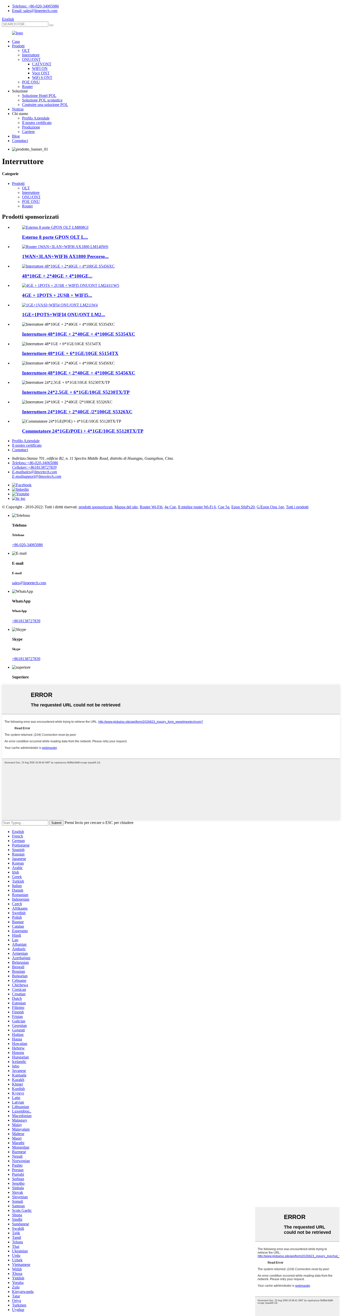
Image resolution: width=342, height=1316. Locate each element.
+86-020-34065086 (27, 545)
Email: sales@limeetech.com (34, 11)
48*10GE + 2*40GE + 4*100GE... (57, 276)
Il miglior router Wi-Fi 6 (197, 507)
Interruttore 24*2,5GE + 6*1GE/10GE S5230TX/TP (76, 392)
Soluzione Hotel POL (39, 95)
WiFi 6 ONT (42, 77)
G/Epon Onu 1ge (270, 507)
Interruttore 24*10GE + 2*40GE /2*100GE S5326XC (77, 411)
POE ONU (31, 82)
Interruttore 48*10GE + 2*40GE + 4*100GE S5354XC (78, 334)
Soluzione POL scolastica (42, 100)
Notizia (18, 109)
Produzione (31, 127)
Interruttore (31, 55)
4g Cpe (170, 507)
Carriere (28, 132)
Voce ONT (41, 73)
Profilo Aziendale (36, 118)
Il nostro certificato (37, 123)
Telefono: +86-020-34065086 (35, 6)
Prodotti (18, 46)
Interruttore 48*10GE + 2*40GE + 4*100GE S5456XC (78, 373)
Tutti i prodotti (297, 507)
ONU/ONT (31, 59)
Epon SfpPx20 (243, 507)
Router (27, 86)
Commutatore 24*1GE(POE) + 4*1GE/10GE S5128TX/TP (82, 431)
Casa (16, 41)
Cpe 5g (223, 507)
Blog (16, 136)
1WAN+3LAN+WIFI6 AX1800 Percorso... (65, 256)
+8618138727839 (26, 621)
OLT (26, 50)
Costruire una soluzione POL (45, 104)
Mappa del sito (126, 507)
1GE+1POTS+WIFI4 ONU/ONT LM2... (63, 314)
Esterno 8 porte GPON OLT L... (55, 237)
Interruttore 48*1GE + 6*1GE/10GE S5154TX (70, 353)
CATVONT (41, 64)
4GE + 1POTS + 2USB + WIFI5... (57, 295)
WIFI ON (40, 68)
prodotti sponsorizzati (95, 507)
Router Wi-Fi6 (151, 507)
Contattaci (20, 141)
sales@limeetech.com (29, 583)
